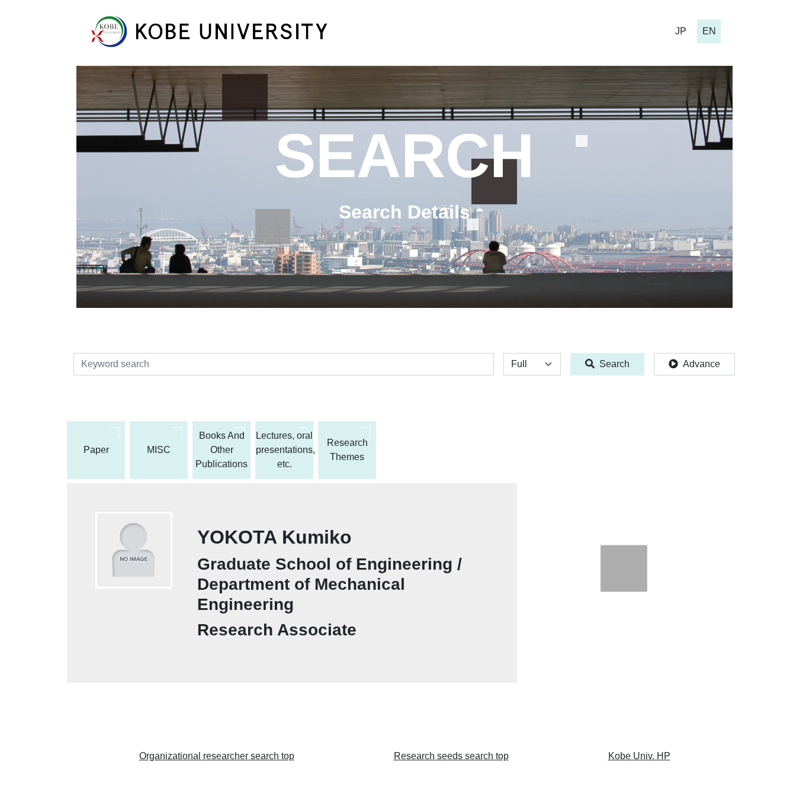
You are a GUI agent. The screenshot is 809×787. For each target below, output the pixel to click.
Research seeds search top (451, 756)
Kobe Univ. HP (639, 756)
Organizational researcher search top (216, 756)
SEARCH (404, 155)
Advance (701, 364)
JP (680, 31)
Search (614, 364)
